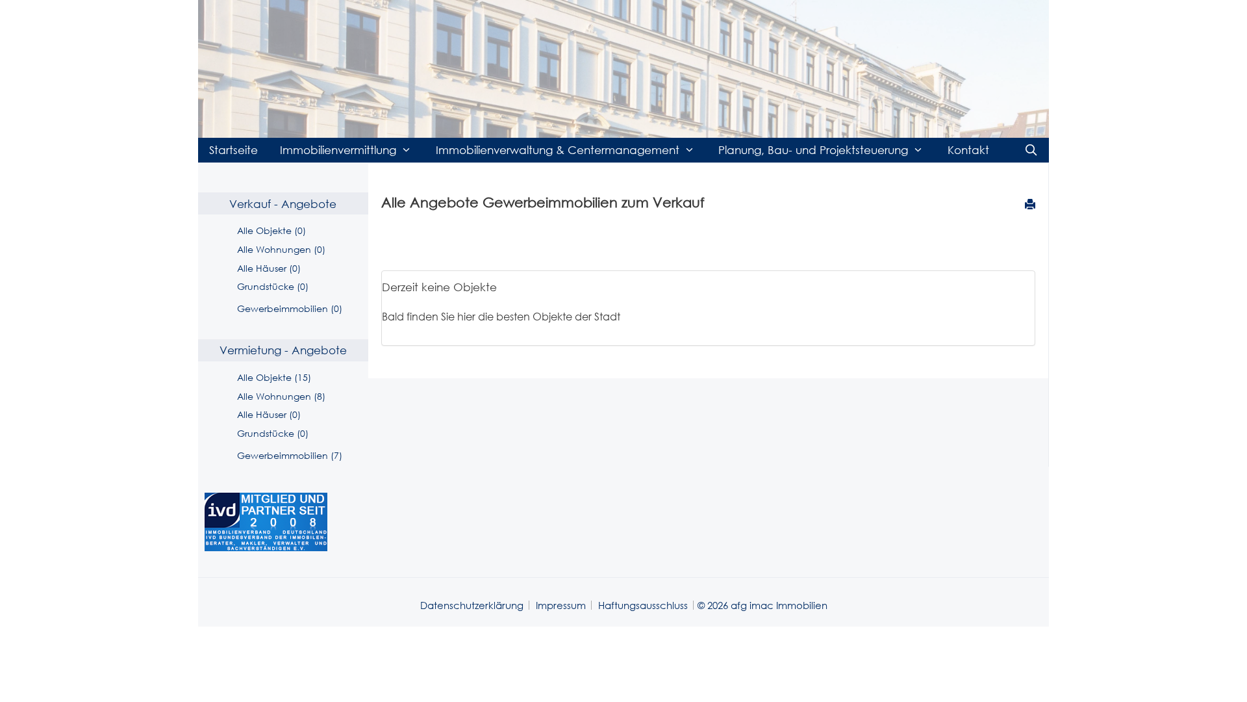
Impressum (561, 605)
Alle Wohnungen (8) (281, 396)
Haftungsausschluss (643, 605)
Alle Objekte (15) (274, 377)
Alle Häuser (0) (269, 268)
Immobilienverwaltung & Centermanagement (557, 150)
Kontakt (968, 150)
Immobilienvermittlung (338, 150)
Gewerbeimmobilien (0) (289, 308)
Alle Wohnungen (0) (281, 249)
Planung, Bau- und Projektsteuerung (813, 150)
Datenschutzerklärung (471, 605)
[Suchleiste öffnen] (1031, 150)
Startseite (233, 150)
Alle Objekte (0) (271, 230)
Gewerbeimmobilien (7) (289, 455)
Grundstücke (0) (273, 286)
